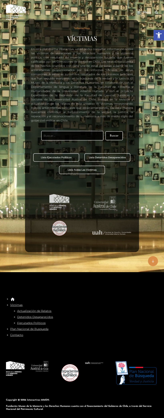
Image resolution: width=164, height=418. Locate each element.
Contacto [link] (16, 335)
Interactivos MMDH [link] (38, 400)
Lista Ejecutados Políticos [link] (56, 157)
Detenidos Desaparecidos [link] (35, 317)
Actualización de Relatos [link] (34, 311)
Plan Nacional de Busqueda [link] (29, 329)
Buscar (114, 135)
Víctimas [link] (16, 305)
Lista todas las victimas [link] (82, 169)
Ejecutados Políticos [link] (31, 323)
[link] (159, 35)
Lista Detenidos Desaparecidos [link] (107, 157)
